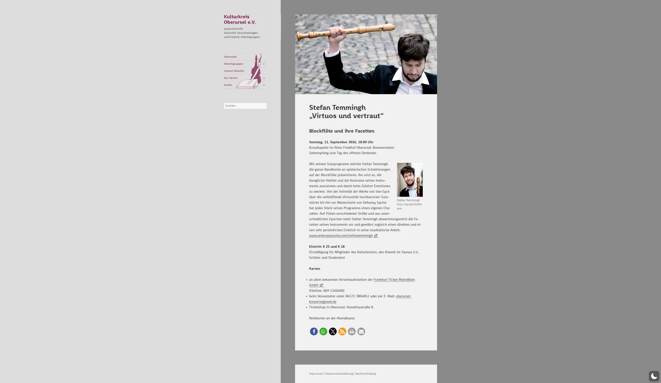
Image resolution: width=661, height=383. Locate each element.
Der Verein (230, 78)
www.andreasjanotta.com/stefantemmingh (341, 235)
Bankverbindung (366, 373)
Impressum (316, 373)
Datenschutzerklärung (339, 373)
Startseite (230, 56)
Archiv (228, 85)
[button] (314, 331)
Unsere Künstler (234, 71)
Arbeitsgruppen (233, 63)
